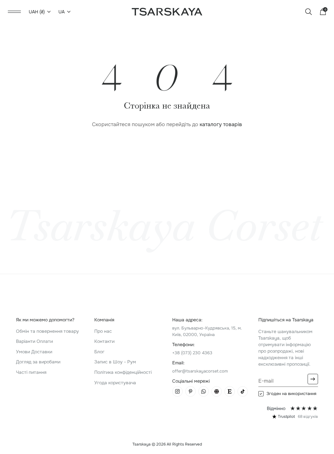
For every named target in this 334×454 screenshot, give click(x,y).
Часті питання (31, 372)
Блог (99, 352)
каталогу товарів (221, 124)
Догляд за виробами (38, 362)
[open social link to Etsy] (229, 391)
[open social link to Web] (216, 391)
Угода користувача (115, 383)
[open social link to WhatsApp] (203, 391)
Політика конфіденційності (123, 372)
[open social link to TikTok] (242, 391)
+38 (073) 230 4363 (192, 353)
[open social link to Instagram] (177, 391)
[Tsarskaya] (167, 11)
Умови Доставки (34, 352)
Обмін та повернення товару (47, 331)
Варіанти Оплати (34, 341)
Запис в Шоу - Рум (115, 362)
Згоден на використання (291, 393)
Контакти (104, 341)
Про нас (103, 331)
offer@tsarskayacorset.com (200, 371)
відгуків (308, 416)
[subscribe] (313, 379)
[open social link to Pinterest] (190, 391)
